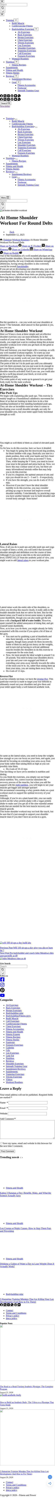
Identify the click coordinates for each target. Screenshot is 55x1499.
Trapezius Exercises (27, 147)
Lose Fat (10, 1055)
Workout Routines (20, 155)
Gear (14, 177)
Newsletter (5, 106)
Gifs (8, 1050)
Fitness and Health (14, 166)
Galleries (10, 1047)
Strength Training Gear (28, 185)
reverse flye (42, 679)
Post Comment (7, 1151)
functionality (22, 266)
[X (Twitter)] (5, 100)
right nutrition (22, 785)
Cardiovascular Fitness (22, 124)
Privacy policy (12, 1315)
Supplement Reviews (21, 174)
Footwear (22, 182)
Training (10, 118)
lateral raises (23, 560)
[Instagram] (9, 100)
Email (4, 1108)
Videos (9, 1079)
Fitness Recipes (19, 161)
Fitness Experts (13, 1034)
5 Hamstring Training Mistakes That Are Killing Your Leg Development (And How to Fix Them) (27, 1300)
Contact (9, 1310)
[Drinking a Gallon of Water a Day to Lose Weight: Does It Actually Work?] (11, 1253)
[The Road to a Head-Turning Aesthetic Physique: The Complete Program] (27, 1380)
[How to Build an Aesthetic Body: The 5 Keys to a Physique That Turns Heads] (10, 1395)
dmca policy (11, 1318)
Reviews (10, 171)
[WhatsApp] (19, 100)
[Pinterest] (12, 100)
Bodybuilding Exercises (23, 126)
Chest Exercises (25, 137)
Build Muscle (18, 121)
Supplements (12, 163)
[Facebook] (2, 100)
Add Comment (8, 1119)
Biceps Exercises (25, 134)
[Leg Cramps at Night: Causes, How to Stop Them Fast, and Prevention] (11, 1218)
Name (4, 1102)
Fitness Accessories (26, 179)
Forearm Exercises (26, 153)
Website (3, 1113)
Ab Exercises (24, 129)
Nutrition (10, 158)
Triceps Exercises (26, 139)
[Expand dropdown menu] (16, 119)
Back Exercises (25, 131)
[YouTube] (16, 100)
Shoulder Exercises (26, 145)
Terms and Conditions (16, 1313)
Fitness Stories (12, 169)
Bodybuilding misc (14, 1013)
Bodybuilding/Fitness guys (18, 1016)
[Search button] (2, 205)
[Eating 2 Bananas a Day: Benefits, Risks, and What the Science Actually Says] (11, 1183)
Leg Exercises (24, 142)
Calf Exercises (24, 150)
